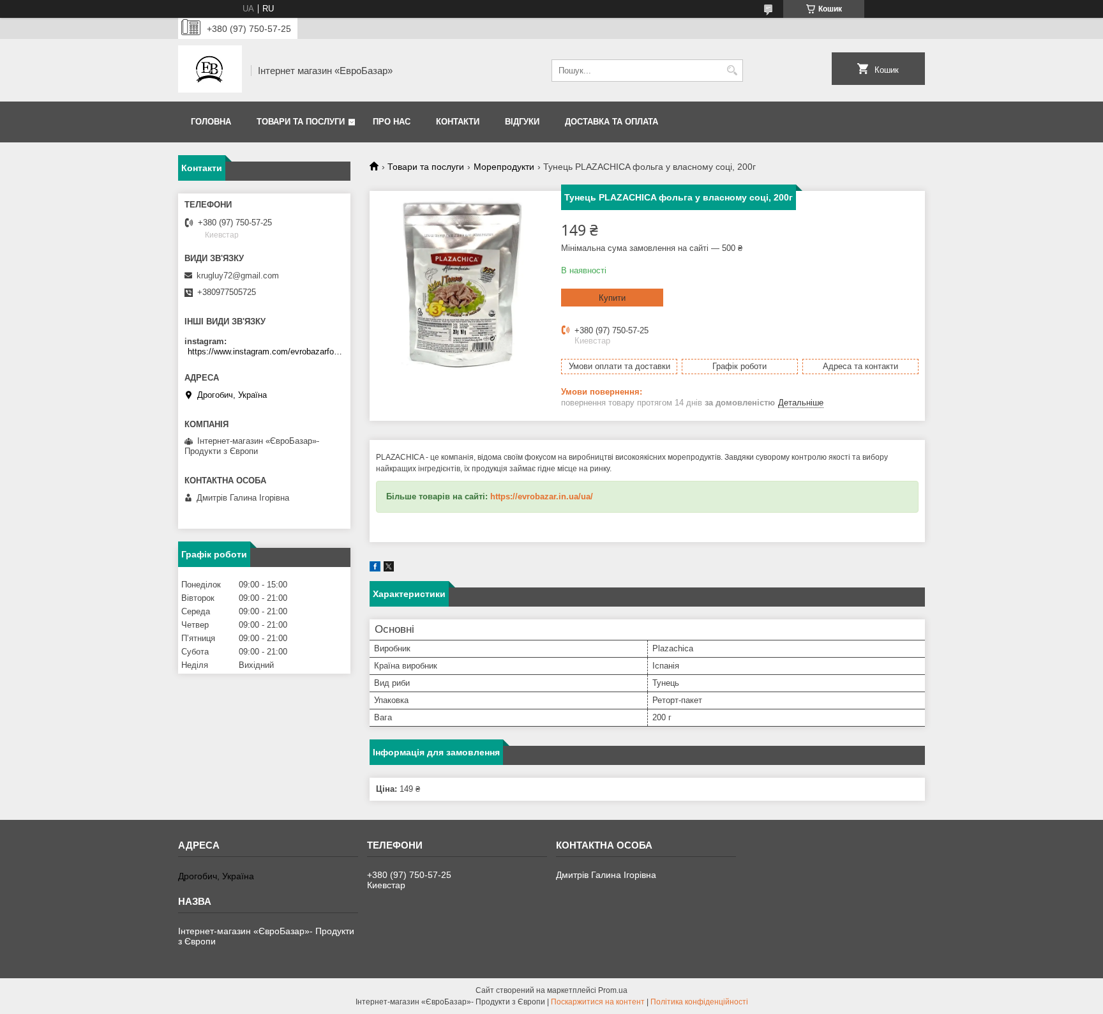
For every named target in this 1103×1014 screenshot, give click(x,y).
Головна (211, 121)
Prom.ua (612, 990)
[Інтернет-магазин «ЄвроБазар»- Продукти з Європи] (210, 70)
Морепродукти (504, 167)
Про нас (391, 121)
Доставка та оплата (611, 121)
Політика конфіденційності (699, 1001)
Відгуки (522, 121)
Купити (612, 298)
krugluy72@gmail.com (238, 275)
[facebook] (375, 568)
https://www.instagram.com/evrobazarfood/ (266, 351)
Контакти (457, 121)
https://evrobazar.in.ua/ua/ (541, 496)
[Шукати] (732, 70)
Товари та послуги (301, 121)
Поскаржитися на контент (598, 1001)
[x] (389, 568)
